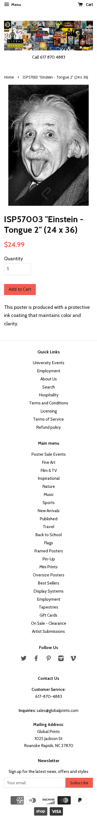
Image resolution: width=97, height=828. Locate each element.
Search (48, 387)
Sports (49, 502)
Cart (89, 4)
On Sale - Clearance (48, 623)
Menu (16, 4)
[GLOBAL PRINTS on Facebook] (36, 659)
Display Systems (48, 591)
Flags (48, 542)
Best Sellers (48, 583)
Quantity (13, 259)
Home (9, 77)
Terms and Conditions (48, 402)
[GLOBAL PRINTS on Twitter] (24, 659)
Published (48, 518)
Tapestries (48, 607)
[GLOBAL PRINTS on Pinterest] (48, 659)
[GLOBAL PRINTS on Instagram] (61, 659)
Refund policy (48, 427)
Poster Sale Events (48, 454)
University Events (48, 362)
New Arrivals (48, 510)
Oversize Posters (48, 574)
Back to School (48, 534)
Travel (48, 526)
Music (49, 494)
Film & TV (48, 470)
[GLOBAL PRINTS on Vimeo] (73, 659)
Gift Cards (48, 615)
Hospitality (48, 394)
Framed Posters (48, 550)
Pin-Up (48, 559)
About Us (48, 378)
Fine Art (49, 462)
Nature (48, 486)
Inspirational (49, 478)
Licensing (48, 411)
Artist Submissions (48, 631)
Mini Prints (48, 566)
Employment (48, 370)
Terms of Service (48, 419)
